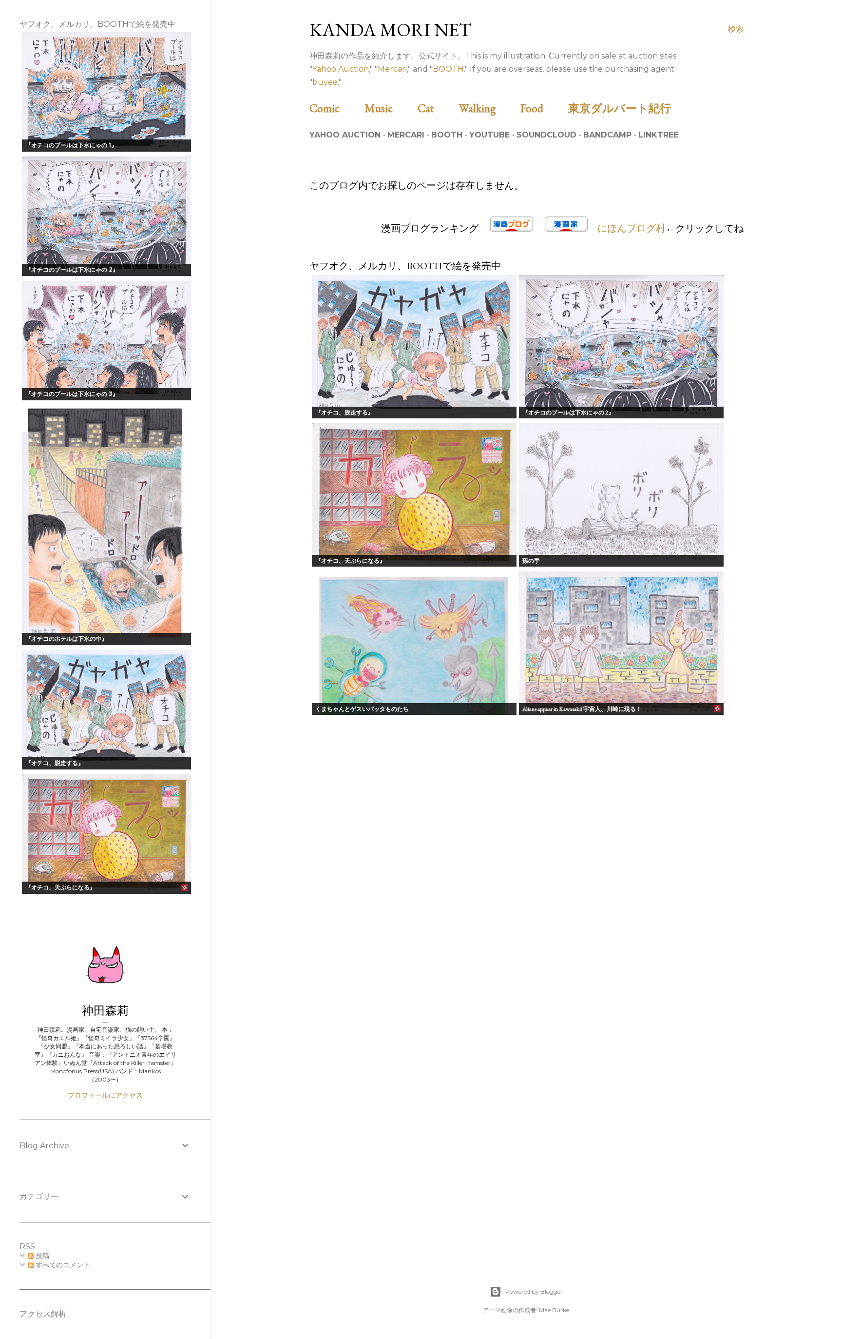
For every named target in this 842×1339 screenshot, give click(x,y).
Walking (488, 108)
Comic (335, 108)
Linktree (658, 134)
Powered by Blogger (534, 1291)
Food (543, 108)
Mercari (392, 69)
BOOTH (448, 69)
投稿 (41, 1255)
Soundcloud (546, 134)
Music (389, 108)
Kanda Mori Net (390, 29)
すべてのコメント (62, 1264)
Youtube (489, 134)
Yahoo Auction (340, 69)
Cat (437, 108)
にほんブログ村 (631, 228)
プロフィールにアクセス (105, 1095)
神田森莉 (105, 1010)
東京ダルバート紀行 (625, 108)
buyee (325, 82)
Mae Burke (554, 1310)
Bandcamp (607, 134)
